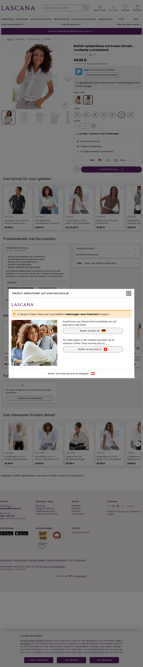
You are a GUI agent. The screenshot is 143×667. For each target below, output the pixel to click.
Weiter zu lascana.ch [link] (90, 349)
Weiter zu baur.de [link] (90, 331)
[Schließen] (129, 293)
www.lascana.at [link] (69, 374)
